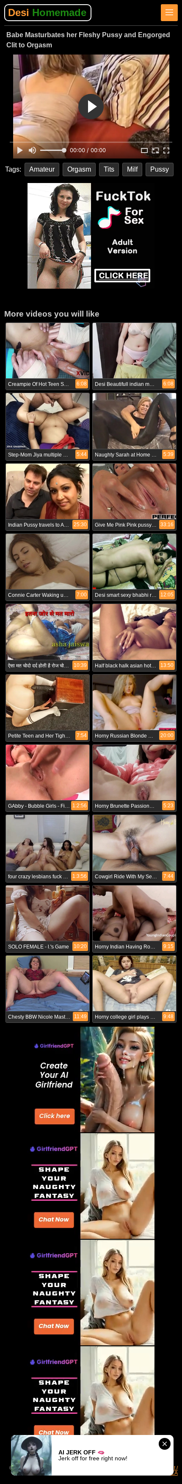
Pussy (159, 169)
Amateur (42, 169)
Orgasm (79, 169)
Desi (47, 12)
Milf (132, 169)
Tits (109, 169)
